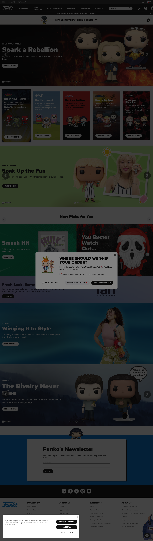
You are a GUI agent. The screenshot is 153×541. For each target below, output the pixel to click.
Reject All (67, 527)
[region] (41, 526)
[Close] (77, 517)
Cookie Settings (66, 532)
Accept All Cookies (66, 522)
